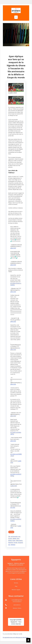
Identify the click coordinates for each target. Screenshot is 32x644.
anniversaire (14, 536)
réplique (13, 544)
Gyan (13, 540)
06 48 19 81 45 (17, 605)
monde (15, 542)
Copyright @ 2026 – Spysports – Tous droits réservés (16, 622)
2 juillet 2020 (13, 485)
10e (9, 536)
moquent (20, 542)
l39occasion (19, 540)
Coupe (10, 538)
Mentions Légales (16, 589)
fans (18, 538)
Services (16, 583)
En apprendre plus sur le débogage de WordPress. (16, 637)
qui (9, 544)
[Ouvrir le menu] (16, 17)
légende (10, 542)
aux (19, 536)
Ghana (10, 540)
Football (11, 532)
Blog (16, 586)
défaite (14, 538)
